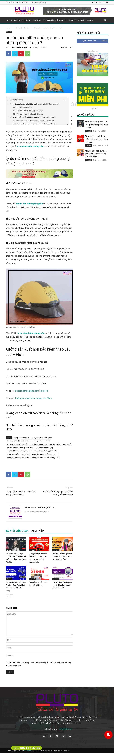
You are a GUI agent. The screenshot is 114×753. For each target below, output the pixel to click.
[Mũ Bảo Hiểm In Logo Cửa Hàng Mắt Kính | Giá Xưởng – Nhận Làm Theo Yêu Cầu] (16, 544)
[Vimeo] (103, 2)
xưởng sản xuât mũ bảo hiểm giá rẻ (44, 454)
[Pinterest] (21, 53)
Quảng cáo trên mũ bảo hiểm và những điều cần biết (20, 493)
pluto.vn (45, 390)
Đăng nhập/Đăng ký (39, 2)
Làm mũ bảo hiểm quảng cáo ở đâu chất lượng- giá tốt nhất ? (62, 585)
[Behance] (93, 2)
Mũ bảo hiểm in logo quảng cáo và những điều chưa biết (57, 493)
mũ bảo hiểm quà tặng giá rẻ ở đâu (20, 447)
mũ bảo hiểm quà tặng (38, 444)
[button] (105, 20)
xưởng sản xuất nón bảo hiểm (18, 458)
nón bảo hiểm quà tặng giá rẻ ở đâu (44, 451)
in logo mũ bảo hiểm (21, 437)
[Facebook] (96, 2)
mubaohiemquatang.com (27, 390)
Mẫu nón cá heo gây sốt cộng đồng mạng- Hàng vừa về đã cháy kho (62, 556)
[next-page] (11, 596)
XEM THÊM (38, 530)
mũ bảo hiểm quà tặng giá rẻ (60, 444)
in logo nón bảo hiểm (42, 441)
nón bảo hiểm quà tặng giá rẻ (17, 451)
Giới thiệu (37, 20)
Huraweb (27, 750)
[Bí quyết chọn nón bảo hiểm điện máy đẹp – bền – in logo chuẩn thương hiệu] (39, 544)
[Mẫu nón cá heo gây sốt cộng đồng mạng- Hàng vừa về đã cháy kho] (62, 544)
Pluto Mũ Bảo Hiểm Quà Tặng (20, 47)
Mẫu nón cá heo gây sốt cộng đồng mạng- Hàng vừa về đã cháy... (95, 154)
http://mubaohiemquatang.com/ (36, 512)
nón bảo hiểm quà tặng (44, 447)
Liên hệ (90, 20)
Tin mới (71, 20)
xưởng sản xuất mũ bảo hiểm (17, 454)
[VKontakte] (106, 2)
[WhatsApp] (27, 53)
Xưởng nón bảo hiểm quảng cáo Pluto (33, 398)
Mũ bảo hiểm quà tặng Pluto (18, 20)
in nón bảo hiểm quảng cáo (30, 146)
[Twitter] (99, 2)
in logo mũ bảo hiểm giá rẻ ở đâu (19, 441)
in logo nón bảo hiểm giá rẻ (17, 444)
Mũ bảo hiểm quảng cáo (53, 20)
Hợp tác (81, 20)
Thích (104, 41)
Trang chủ (9, 28)
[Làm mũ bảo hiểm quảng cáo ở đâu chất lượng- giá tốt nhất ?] (62, 573)
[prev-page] (7, 596)
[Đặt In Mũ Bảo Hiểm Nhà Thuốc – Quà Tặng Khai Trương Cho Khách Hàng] (16, 573)
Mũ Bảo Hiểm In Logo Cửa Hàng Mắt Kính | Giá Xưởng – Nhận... (96, 125)
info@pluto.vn (65, 729)
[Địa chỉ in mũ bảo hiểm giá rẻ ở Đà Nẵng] (39, 573)
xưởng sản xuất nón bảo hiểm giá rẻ (45, 458)
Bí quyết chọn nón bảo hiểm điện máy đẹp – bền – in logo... (96, 139)
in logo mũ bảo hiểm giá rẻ (42, 437)
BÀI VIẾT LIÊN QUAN (17, 530)
